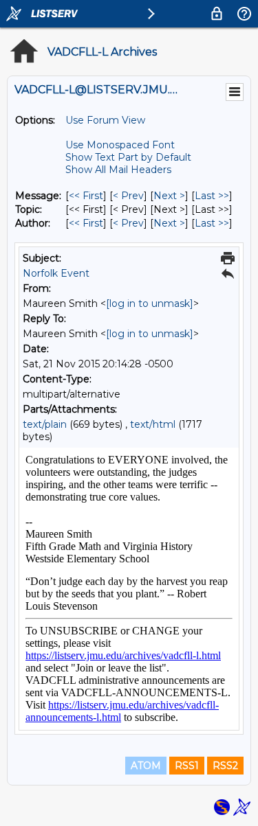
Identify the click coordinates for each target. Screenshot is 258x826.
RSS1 (187, 765)
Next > (169, 196)
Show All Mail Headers (118, 169)
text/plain (45, 424)
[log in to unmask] (149, 303)
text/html (152, 424)
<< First (86, 196)
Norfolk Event (56, 273)
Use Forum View (105, 120)
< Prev (128, 196)
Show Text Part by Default (128, 157)
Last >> (212, 196)
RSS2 (225, 765)
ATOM (146, 765)
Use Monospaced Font (120, 145)
